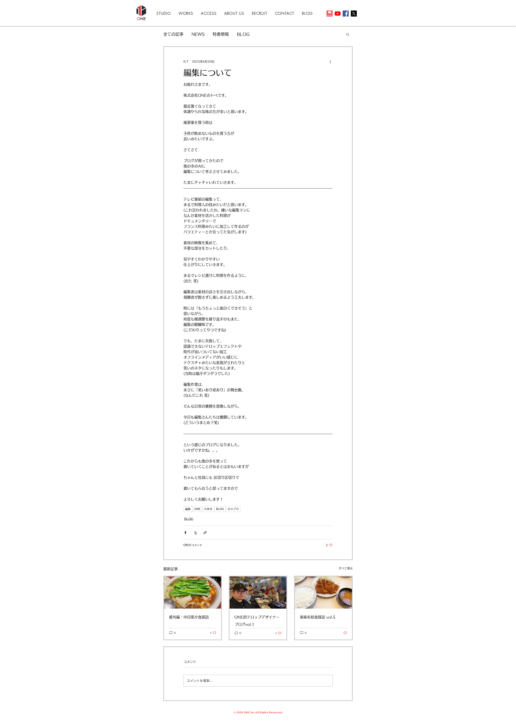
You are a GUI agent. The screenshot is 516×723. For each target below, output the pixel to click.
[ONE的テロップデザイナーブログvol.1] (258, 593)
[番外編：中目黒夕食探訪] (192, 593)
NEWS (198, 34)
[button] (348, 34)
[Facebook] (346, 13)
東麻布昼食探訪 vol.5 (317, 617)
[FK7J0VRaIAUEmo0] (330, 13)
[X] (354, 13)
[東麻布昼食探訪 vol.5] (323, 593)
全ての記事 (173, 34)
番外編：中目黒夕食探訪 (189, 617)
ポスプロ (233, 509)
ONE (197, 509)
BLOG (243, 34)
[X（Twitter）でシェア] (195, 533)
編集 (188, 509)
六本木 (208, 509)
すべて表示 (346, 568)
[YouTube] (338, 13)
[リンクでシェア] (205, 533)
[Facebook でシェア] (185, 533)
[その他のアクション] (330, 61)
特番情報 (221, 34)
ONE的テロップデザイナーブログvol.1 (257, 620)
